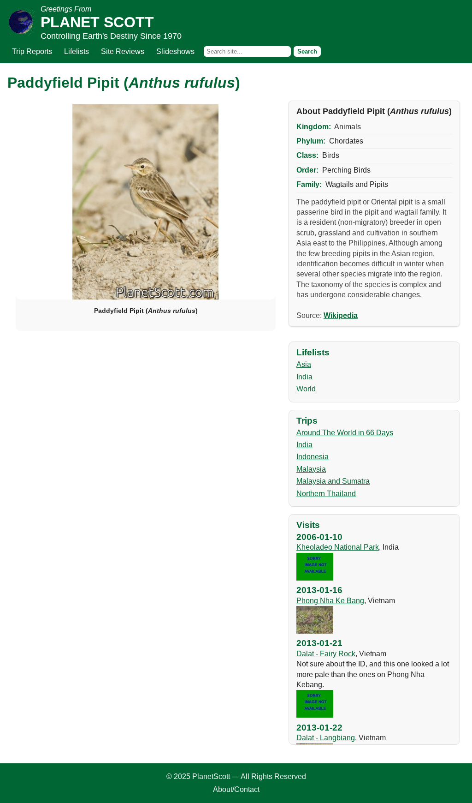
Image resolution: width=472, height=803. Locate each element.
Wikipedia (341, 315)
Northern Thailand (326, 493)
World (306, 389)
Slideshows (175, 51)
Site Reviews (122, 51)
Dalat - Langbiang (325, 738)
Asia (303, 364)
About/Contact (236, 789)
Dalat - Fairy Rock (325, 654)
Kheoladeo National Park (337, 547)
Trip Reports (32, 51)
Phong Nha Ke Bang (330, 601)
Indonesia (312, 457)
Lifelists (76, 51)
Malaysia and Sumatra (333, 481)
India (304, 377)
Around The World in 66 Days (344, 433)
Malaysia (311, 469)
